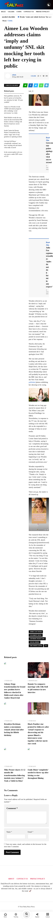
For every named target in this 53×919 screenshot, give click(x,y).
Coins (19, 12)
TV (46, 645)
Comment (12, 808)
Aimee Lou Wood (36, 631)
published (32, 382)
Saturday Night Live (37, 638)
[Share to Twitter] (36, 85)
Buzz (3, 12)
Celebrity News (35, 635)
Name (9, 832)
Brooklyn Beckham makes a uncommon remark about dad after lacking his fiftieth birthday (14, 729)
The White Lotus (36, 645)
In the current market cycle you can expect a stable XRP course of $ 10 (13, 154)
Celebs (11, 12)
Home (4, 21)
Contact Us (29, 12)
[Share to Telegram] (46, 85)
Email (30, 832)
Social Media (34, 642)
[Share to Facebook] (30, 85)
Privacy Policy (42, 12)
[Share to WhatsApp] (41, 85)
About (11, 879)
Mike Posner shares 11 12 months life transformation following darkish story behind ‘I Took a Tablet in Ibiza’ (14, 775)
